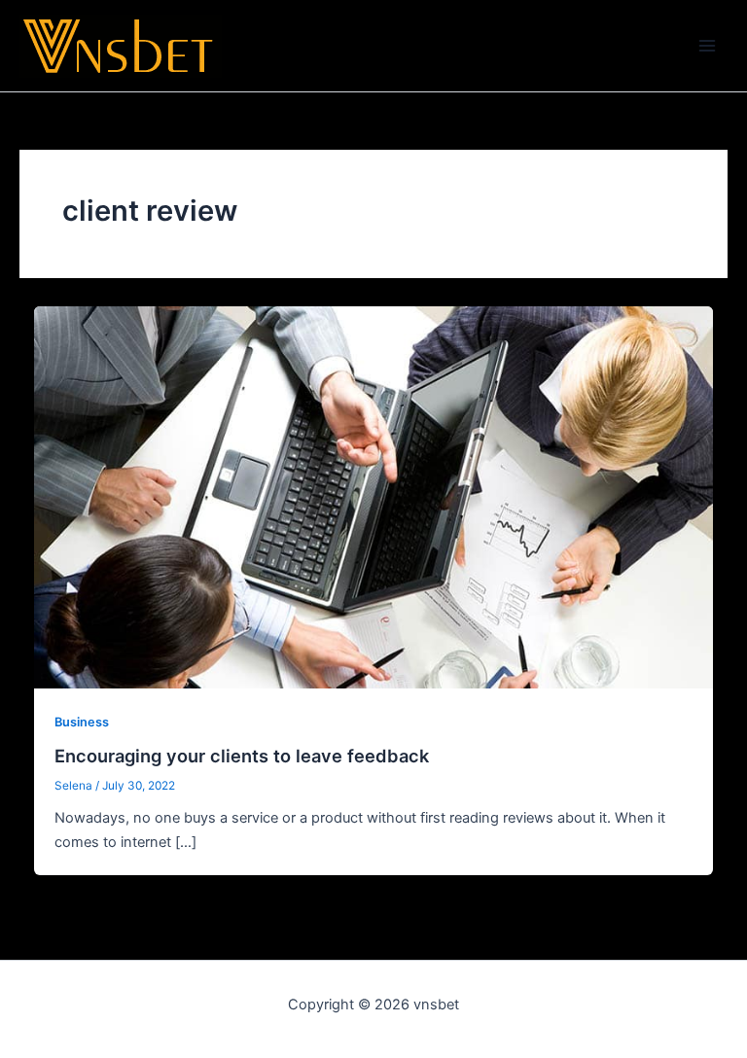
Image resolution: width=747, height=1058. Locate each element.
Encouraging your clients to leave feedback (241, 755)
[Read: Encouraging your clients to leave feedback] (374, 497)
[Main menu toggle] (707, 45)
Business (81, 722)
